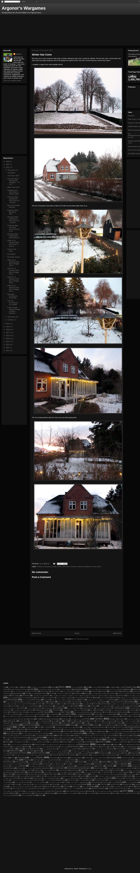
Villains (100, 786)
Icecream (137, 733)
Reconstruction (20, 762)
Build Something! (134, 130)
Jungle (135, 735)
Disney (56, 714)
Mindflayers (73, 744)
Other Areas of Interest (69, 566)
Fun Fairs (92, 723)
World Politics (69, 793)
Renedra (80, 762)
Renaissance (70, 762)
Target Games (37, 778)
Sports (79, 772)
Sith (31, 770)
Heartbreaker (7, 731)
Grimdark (110, 727)
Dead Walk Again (88, 712)
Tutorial (22, 784)
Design (17, 714)
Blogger (89, 868)
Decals (107, 712)
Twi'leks (28, 784)
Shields (131, 768)
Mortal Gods (35, 746)
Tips (4, 782)
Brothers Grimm (10, 702)
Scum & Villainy (29, 768)
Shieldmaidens (123, 768)
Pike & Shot (122, 755)
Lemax (5, 739)
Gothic (50, 727)
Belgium (83, 697)
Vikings (91, 786)
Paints (126, 753)
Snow (94, 566)
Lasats (111, 737)
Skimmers (45, 770)
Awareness (60, 695)
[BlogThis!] (60, 564)
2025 (8, 161)
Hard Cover (50, 729)
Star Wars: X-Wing (82, 774)
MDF (80, 742)
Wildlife (90, 791)
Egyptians (66, 716)
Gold (26, 727)
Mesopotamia (134, 742)
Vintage (116, 786)
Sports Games (88, 772)
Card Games (19, 704)
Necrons (45, 749)
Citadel (75, 706)
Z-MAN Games (132, 793)
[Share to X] (62, 564)
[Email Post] (54, 563)
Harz (114, 729)
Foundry (24, 723)
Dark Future (65, 712)
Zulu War (33, 795)
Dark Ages (44, 712)
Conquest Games (88, 708)
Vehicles (57, 786)
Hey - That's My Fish (46, 731)
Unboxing (61, 784)
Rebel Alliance (7, 762)
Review (36, 764)
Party (10, 755)
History (87, 731)
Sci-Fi (124, 766)
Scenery (109, 766)
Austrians (40, 695)
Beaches (46, 697)
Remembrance (60, 762)
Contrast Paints (134, 708)
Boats (53, 699)
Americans (95, 691)
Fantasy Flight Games (117, 719)
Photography (113, 755)
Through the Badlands (113, 780)
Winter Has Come (13, 187)
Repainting (89, 762)
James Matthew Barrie (98, 735)
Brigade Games (128, 699)
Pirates (5, 758)
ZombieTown (25, 795)
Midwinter (47, 744)
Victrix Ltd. (76, 786)
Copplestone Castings (42, 710)
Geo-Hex (104, 725)
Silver (26, 770)
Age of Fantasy (32, 691)
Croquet (113, 710)
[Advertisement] (69, 30)
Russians (6, 766)
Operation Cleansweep (57, 751)
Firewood (99, 721)
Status (121, 774)
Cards (55, 704)
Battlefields (24, 697)
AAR (31, 689)
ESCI (137, 716)
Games (15, 725)
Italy (69, 735)
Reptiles (104, 762)
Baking (102, 695)
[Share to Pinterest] (66, 564)
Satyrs (65, 766)
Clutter (120, 706)
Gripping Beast (133, 727)
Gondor (32, 727)
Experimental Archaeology (50, 719)
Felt (7, 721)
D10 (30, 712)
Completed (59, 708)
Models (108, 744)
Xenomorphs (106, 793)
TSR (11, 784)
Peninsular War (45, 755)
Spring (96, 772)
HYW (117, 733)
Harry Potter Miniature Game (98, 729)
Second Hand (58, 768)
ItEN (74, 735)
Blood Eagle (12, 700)
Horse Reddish (25, 733)
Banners (113, 695)
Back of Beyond (76, 695)
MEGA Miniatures (115, 742)
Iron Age (43, 735)
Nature (13, 749)
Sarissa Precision (56, 766)
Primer (135, 757)
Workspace (60, 793)
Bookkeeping (73, 699)
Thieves (80, 780)
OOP (38, 751)
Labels (72, 737)
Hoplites (134, 731)
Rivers (54, 764)
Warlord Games (83, 788)
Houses (64, 733)
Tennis (97, 778)
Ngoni (76, 749)
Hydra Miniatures (99, 733)
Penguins (35, 755)
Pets (105, 755)
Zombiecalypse (7, 795)
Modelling (99, 744)
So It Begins (11, 254)
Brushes (25, 702)
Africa (128, 689)
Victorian (66, 786)
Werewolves (43, 791)
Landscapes (90, 737)
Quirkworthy (54, 760)
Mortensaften (43, 746)
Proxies (11, 760)
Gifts (139, 725)
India (14, 735)
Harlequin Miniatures (68, 729)
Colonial (21, 708)
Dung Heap (8, 716)
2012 (8, 347)
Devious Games (31, 714)
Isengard (51, 735)
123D (32, 687)
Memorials (125, 742)
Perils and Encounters (68, 755)
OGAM (134, 749)
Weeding (5, 791)
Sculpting (20, 768)
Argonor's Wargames (24, 8)
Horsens (33, 733)
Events (31, 719)
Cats (90, 704)
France (33, 723)
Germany (120, 725)
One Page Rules (28, 751)
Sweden (129, 776)
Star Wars (8, 774)
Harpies (78, 729)
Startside (131, 116)
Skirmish (53, 770)
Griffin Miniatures (100, 727)
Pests (93, 755)
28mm (61, 687)
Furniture (105, 723)
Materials (65, 742)
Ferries (40, 721)
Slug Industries (63, 770)
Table (16, 778)
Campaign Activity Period (116, 702)
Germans (112, 725)
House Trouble (56, 733)
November (11, 317)
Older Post (117, 633)
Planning (21, 758)
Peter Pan (99, 755)
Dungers (22, 716)
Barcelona (137, 695)
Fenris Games (23, 721)
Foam (124, 721)
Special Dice (54, 772)
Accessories (53, 689)
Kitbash (58, 737)
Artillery (102, 693)
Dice (45, 714)
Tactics (22, 778)
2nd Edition (75, 687)
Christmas (40, 566)
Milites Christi (65, 744)
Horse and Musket (12, 733)
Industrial (29, 735)
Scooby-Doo (136, 766)
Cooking (15, 710)
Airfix (81, 691)
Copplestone (29, 710)
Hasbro (119, 729)
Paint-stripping (74, 753)
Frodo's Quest (66, 723)
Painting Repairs (116, 753)
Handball (38, 729)
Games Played (29, 725)
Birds (108, 697)
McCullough (74, 742)
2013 (8, 344)
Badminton (96, 695)
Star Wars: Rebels (66, 774)
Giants (134, 725)
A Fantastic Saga (129, 687)
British (138, 700)
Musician (118, 747)
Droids (137, 714)
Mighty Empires (55, 744)
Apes (27, 693)
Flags (105, 721)
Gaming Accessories (45, 725)
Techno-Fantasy (55, 778)
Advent (121, 689)
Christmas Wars (47, 706)
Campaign (103, 702)
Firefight (83, 721)
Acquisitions (78, 689)
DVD (38, 716)
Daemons (35, 712)
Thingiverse (87, 780)
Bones (65, 699)
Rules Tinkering (135, 764)
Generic (95, 725)
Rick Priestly (46, 764)
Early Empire (53, 716)
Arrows (93, 693)
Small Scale (74, 770)
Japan (107, 735)
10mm (25, 687)
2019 (8, 326)
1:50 (10, 687)
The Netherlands (37, 780)
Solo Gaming (116, 770)
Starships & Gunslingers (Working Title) (101, 774)
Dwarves (43, 716)
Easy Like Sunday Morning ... (13, 206)
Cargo (62, 704)
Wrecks (89, 793)
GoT (45, 727)
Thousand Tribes (100, 780)
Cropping (106, 710)
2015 (8, 338)
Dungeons (15, 716)
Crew (92, 710)
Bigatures (102, 697)
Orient (85, 751)
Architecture (78, 693)
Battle (17, 697)
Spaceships (31, 772)
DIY (69, 714)
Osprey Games (132, 751)
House (59, 566)
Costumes (72, 710)
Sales (30, 766)
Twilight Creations (38, 784)
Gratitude (62, 727)
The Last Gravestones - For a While (13, 302)
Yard (120, 793)
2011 (8, 350)
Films (77, 721)
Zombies (15, 795)
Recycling (30, 762)
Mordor (20, 746)
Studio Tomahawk (32, 776)
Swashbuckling (119, 776)
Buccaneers (41, 702)
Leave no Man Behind (134, 737)
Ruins (119, 764)
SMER (83, 770)
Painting (91, 753)
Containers (107, 708)
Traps (112, 782)
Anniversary (6, 693)
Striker (15, 776)
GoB (10, 727)
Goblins (19, 727)
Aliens (86, 691)
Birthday (115, 697)
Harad (44, 729)
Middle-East (38, 744)
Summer (42, 776)
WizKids (7, 793)
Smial (88, 770)
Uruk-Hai (94, 784)
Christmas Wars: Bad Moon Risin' (13, 212)
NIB (81, 749)
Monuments (6, 746)
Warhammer (60, 788)
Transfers (85, 782)
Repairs (96, 762)
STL (128, 774)
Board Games (36, 700)
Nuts (103, 749)
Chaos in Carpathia (130, 704)
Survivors (92, 776)
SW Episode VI (102, 776)
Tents (102, 778)
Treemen (129, 782)
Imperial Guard (7, 735)
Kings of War (50, 737)
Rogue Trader (75, 764)
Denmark (5, 714)
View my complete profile (12, 80)
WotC (76, 793)
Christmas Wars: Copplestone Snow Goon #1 (13, 236)
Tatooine (46, 778)
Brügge (18, 702)
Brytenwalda (32, 702)
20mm (53, 687)
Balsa (107, 695)
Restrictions (6, 764)
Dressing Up (130, 714)
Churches (67, 706)
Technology (76, 778)
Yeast (124, 793)
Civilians (93, 706)
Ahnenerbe (73, 691)
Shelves (115, 768)
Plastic (39, 757)
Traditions (72, 782)
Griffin (91, 727)
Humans (78, 733)
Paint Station (63, 753)
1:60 (14, 687)
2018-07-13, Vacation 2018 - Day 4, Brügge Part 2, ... (13, 279)
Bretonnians (105, 699)
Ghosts (128, 725)
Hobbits (103, 731)
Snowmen (106, 770)
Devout (39, 714)
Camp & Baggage (92, 702)
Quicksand (46, 760)
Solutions (126, 770)
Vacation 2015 (114, 784)
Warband (15, 788)
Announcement (17, 693)
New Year (69, 749)
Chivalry (13, 706)
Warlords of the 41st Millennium (117, 788)
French (56, 723)
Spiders (68, 772)
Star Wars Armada (20, 774)
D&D (11, 712)
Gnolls (4, 727)
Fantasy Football (132, 719)
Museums (104, 746)
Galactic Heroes (129, 723)
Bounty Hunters (96, 699)
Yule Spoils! (11, 173)
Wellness (35, 791)
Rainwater (63, 760)
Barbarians (121, 695)
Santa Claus (44, 766)
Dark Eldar (56, 712)
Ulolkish (54, 784)
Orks (100, 751)
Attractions (26, 695)
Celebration (104, 704)
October (11, 320)
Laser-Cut (117, 737)
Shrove (5, 770)
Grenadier (85, 727)
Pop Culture (63, 758)
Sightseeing (19, 770)
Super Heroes (50, 776)
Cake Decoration (63, 702)
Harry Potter (85, 729)
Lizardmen (77, 740)
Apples (32, 693)
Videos (84, 786)
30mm (81, 687)
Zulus (40, 795)
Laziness (124, 737)
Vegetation (49, 786)
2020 (8, 323)
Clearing (108, 706)
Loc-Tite (86, 739)
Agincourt (65, 691)
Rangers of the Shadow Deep (105, 760)
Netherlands (52, 749)
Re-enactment (134, 760)
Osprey (123, 751)
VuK (132, 786)
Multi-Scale (86, 746)
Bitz (121, 697)
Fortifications (16, 723)
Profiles (5, 760)
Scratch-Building (8, 768)
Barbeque (129, 695)
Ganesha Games (58, 725)
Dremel (122, 714)
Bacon (89, 695)
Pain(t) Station (54, 753)
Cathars (85, 704)
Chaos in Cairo (118, 704)
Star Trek (135, 772)
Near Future (35, 749)
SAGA (22, 766)
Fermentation (33, 721)
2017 (8, 332)
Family (86, 719)
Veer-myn (31, 786)
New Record (62, 749)
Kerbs (6, 737)
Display (63, 714)
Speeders (61, 772)
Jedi (118, 735)
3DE (110, 687)
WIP (125, 791)
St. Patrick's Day (116, 772)
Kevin (11, 737)
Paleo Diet (134, 753)
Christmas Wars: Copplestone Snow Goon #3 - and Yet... (13, 199)
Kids (40, 737)
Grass (56, 727)
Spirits (73, 772)
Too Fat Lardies (36, 782)
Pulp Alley (27, 760)
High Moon (66, 731)
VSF (127, 786)
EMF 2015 (85, 716)
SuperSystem (59, 776)
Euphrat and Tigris (20, 719)
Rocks (68, 764)
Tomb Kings (18, 782)
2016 (8, 335)
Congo (77, 708)
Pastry (16, 755)
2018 (8, 329)
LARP (105, 737)
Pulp (17, 760)
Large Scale (98, 737)
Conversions (7, 710)
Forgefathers (7, 723)
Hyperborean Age (109, 733)
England (117, 716)
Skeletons (37, 770)
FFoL (72, 721)
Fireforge (91, 721)
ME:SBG (87, 742)
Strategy (8, 776)
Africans (136, 689)
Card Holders (29, 704)
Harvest (109, 729)
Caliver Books (75, 702)
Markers (51, 742)
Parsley (5, 755)
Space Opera (20, 772)
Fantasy (98, 718)
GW (4, 729)
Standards (126, 772)
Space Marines (9, 772)
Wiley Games (98, 791)
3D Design (94, 687)
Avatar (53, 695)
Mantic (7, 742)
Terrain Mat (119, 778)
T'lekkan (10, 778)
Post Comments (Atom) (81, 639)
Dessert (23, 714)
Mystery (126, 746)
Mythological (133, 746)
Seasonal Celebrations (85, 566)
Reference (45, 762)
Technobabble (67, 778)
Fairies (73, 719)
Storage (133, 774)
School (118, 766)
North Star (88, 749)
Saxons (71, 766)
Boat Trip (46, 699)
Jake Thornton (81, 735)
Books (82, 700)
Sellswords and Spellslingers (79, 768)
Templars (91, 778)
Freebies (48, 723)
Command (38, 708)
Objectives (120, 749)
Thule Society (135, 780)
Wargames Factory (36, 788)
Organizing (79, 751)
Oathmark (110, 749)
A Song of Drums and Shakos (18, 689)
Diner (50, 714)
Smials (93, 770)
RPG (113, 764)
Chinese (5, 706)
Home (77, 633)
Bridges (120, 699)
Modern (116, 744)
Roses (108, 764)
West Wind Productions (55, 791)
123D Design (38, 687)
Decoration (47, 566)
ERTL (132, 716)
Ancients (103, 691)
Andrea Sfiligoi (114, 691)
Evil (38, 719)
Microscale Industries (16, 744)
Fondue (130, 721)
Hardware (58, 729)
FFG (66, 721)
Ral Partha (71, 760)
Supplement (68, 776)
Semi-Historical (99, 768)
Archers (63, 693)
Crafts (85, 710)
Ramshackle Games (83, 760)
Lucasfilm (118, 739)
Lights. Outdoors (21, 739)
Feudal (54, 721)
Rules (125, 764)
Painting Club (103, 753)
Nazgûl (27, 749)
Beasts (65, 697)
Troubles (5, 784)
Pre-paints (104, 757)
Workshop (51, 793)
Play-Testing (53, 757)
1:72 (19, 687)
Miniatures (83, 744)
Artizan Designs (111, 693)
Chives (20, 706)
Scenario (100, 766)
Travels (119, 782)
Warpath (132, 788)
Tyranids (47, 784)
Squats (102, 772)
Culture (5, 712)
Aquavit (52, 693)
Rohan (89, 764)
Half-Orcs (14, 729)
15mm (46, 687)
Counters (79, 710)
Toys (60, 782)
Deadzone (99, 712)
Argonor (19, 54)
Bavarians (39, 697)
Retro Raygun (14, 764)
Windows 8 (106, 791)
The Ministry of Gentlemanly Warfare (20, 780)
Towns (55, 782)
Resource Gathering (123, 762)
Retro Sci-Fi (23, 764)
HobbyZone (112, 731)
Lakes (83, 737)
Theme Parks (72, 780)
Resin (112, 762)
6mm (115, 687)
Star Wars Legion (51, 774)
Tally (28, 778)
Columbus (30, 708)
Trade (66, 782)
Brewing (112, 700)
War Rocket (6, 788)
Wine (112, 791)
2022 (8, 167)
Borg (88, 699)
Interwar (37, 735)
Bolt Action (59, 699)
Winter (99, 566)
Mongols (124, 744)
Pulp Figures (37, 760)
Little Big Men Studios (64, 740)
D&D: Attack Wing (21, 712)
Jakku (88, 735)
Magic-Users (126, 739)
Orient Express (93, 751)
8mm (120, 687)
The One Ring (47, 780)
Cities (85, 706)
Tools (43, 782)
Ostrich (5, 753)
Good (39, 727)
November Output (13, 257)
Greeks (77, 727)
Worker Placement (39, 793)
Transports (105, 782)
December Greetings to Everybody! (12, 296)
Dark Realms (77, 712)
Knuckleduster (65, 737)
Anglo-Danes (126, 691)
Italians (64, 735)
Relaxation (52, 762)
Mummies (96, 746)
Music (111, 746)
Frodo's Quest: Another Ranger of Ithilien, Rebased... (13, 310)
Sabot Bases (14, 766)
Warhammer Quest (71, 788)
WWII (99, 793)
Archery (69, 693)
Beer (70, 697)
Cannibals (11, 704)
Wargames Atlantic (24, 788)
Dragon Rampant (85, 714)
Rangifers (118, 760)
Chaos (111, 704)
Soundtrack (133, 770)
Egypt (59, 716)
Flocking (111, 721)
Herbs (23, 731)
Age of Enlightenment (19, 691)
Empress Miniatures (108, 716)
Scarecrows (80, 766)
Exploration (65, 719)
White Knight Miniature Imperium (75, 791)
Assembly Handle (122, 693)
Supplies (75, 776)
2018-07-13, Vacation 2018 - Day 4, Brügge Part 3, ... (13, 262)
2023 (8, 164)
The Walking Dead (59, 780)
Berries (90, 697)
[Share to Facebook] (64, 564)
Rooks (103, 764)
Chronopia (59, 706)
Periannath (55, 755)
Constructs (99, 708)
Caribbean (69, 704)
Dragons (97, 714)
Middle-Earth (28, 744)
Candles (5, 704)
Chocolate (27, 706)
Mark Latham (43, 742)
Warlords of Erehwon (98, 788)
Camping (130, 702)
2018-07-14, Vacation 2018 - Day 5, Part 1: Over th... (13, 243)
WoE (13, 793)
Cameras (83, 702)
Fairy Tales (79, 719)
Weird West (28, 791)
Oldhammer (14, 751)
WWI (94, 793)
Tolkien (9, 782)
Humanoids (71, 733)
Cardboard (47, 704)
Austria (34, 695)
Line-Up (30, 740)
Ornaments (106, 751)
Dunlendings (30, 716)
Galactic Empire (116, 723)
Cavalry (96, 704)
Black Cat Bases (128, 697)
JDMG (113, 735)
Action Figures (92, 689)
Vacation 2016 (127, 784)
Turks (16, 784)
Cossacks (65, 710)
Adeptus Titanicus (112, 689)
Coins (15, 708)
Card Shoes (38, 704)
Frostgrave (77, 723)
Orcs (66, 751)
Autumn (47, 695)
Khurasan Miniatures (21, 737)
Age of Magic (45, 691)
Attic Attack (15, 695)
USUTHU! (104, 784)
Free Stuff (41, 723)
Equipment (125, 716)
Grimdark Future (120, 727)
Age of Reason (56, 691)
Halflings (22, 729)
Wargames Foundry (50, 788)
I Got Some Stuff (13, 176)
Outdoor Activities (38, 753)
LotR (100, 740)
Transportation (95, 782)
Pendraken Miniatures (25, 755)
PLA (12, 758)
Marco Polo (22, 742)
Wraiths (83, 793)
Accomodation (63, 689)
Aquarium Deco (41, 693)
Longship (92, 739)
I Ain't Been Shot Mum (127, 733)
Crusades (132, 710)
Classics (102, 706)
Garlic (79, 725)
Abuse (46, 689)
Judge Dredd (126, 735)
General (86, 725)
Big (96, 697)
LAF (77, 737)
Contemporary (119, 708)
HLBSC (95, 731)
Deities (132, 712)
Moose (14, 746)
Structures (22, 776)
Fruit (86, 723)
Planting (32, 757)
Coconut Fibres (7, 708)
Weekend (12, 791)
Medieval (102, 742)
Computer (70, 708)
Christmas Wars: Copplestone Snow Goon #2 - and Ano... (13, 219)
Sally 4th (36, 766)
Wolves (20, 793)
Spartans (46, 772)
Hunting (89, 733)
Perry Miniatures (84, 755)
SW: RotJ (110, 776)
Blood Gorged (26, 699)
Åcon (70, 689)
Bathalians (10, 697)
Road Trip (61, 764)
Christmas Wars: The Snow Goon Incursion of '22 (13, 228)
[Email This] (58, 564)
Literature (51, 739)
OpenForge (46, 751)
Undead (83, 784)
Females (13, 721)
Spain (39, 772)
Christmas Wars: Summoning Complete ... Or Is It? (13, 181)
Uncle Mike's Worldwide (72, 784)
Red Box (37, 762)
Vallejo (11, 786)
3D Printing (102, 687)
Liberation (12, 739)
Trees (135, 782)
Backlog (84, 695)
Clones (115, 706)
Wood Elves (27, 793)
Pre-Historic (96, 757)
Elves (77, 716)
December (11, 170)
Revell (30, 764)
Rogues (83, 764)
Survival (83, 776)
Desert (11, 714)
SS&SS (108, 772)
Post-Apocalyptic (76, 758)
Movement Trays (53, 746)
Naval (20, 749)
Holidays (127, 731)
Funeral (99, 723)
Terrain (108, 778)
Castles (77, 704)
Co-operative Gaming (131, 706)
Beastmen (59, 697)
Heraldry (16, 731)
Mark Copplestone (32, 742)
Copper (21, 710)
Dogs (77, 714)
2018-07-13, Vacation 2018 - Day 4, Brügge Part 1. (13, 288)
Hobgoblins (119, 731)
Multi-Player (63, 746)
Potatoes (87, 757)
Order (73, 751)
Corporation (56, 710)
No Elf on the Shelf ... (11, 250)
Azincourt (67, 695)
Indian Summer (21, 735)
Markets (57, 742)
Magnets (135, 739)
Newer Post (36, 633)
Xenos (115, 793)
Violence (122, 786)
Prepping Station (127, 757)
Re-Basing (125, 760)
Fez (60, 721)
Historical (76, 731)
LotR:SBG (110, 740)
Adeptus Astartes (102, 689)
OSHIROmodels (115, 751)
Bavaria (31, 697)
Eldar (72, 716)
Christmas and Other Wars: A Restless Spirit (13, 192)
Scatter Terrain (89, 766)
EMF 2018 (92, 716)
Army (86, 693)
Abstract (40, 689)
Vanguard (24, 786)
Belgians (77, 697)
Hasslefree (126, 729)
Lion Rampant (41, 739)
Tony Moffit (26, 782)
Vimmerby (108, 786)
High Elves (56, 731)
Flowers (118, 721)
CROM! (98, 710)
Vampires (17, 786)
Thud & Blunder (125, 780)
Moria (26, 747)
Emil (98, 716)
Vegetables (40, 786)
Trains (78, 782)
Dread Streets (105, 714)
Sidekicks (11, 770)
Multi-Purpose (73, 747)
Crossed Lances (122, 710)
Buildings (52, 702)
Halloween (30, 729)
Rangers (92, 760)
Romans (96, 764)
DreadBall (114, 714)
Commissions (48, 708)
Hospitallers (40, 733)
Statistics (115, 774)
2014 (8, 341)
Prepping (112, 758)
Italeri (58, 735)
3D (87, 687)
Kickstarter (33, 737)
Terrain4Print (129, 778)
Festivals (46, 721)
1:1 (4, 687)
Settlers (109, 768)
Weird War (20, 791)
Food (135, 721)
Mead (93, 742)
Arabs (57, 693)
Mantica (15, 742)
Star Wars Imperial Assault (36, 774)
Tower (50, 782)
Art (98, 693)
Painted (84, 753)
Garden (54, 566)
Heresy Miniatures (32, 731)
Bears (52, 697)
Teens (84, 778)
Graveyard (70, 727)
